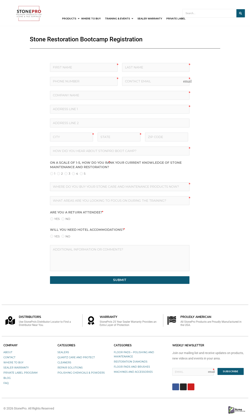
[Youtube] (191, 386)
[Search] (240, 13)
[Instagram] (183, 386)
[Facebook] (175, 386)
